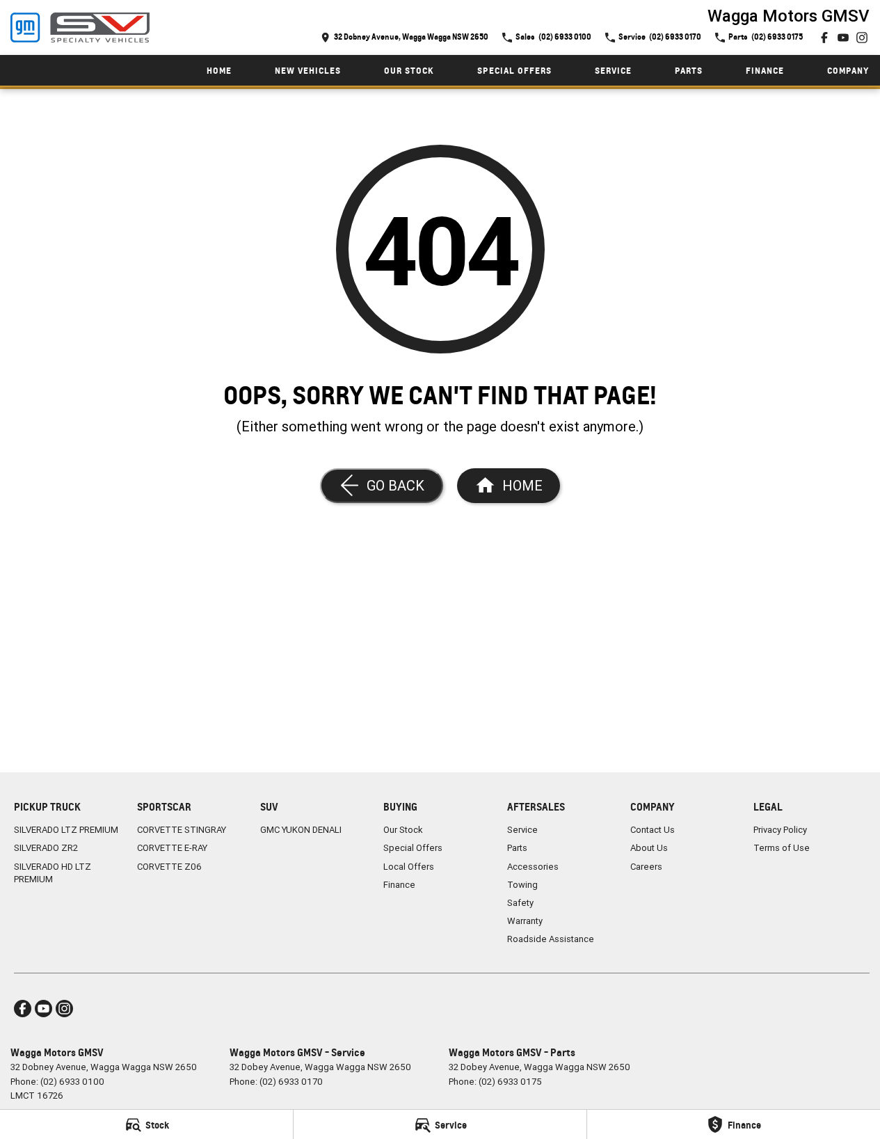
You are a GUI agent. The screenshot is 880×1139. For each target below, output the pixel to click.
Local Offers (408, 867)
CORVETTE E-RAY (172, 848)
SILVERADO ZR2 (46, 848)
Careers (646, 867)
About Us (649, 848)
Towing (522, 885)
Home (219, 70)
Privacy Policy (780, 830)
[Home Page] (80, 27)
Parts (689, 70)
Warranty (525, 921)
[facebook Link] (824, 37)
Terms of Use (781, 848)
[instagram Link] (862, 37)
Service (613, 70)
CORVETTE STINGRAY (181, 830)
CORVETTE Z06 (169, 867)
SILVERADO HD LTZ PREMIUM (52, 873)
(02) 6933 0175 (510, 1082)
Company (848, 70)
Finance (765, 70)
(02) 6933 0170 (291, 1082)
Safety (520, 903)
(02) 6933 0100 (72, 1082)
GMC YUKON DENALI (301, 830)
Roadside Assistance (550, 939)
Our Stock (409, 70)
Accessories (533, 867)
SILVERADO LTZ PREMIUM (66, 830)
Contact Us (652, 830)
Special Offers (514, 70)
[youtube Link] (843, 37)
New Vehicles (308, 70)
